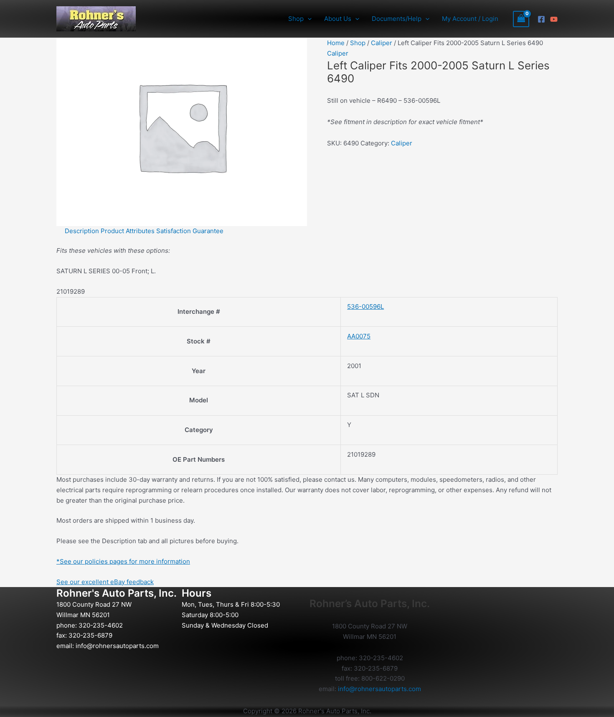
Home (336, 43)
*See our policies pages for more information (123, 561)
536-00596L (365, 306)
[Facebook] (541, 19)
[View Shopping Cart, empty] (521, 19)
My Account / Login (470, 19)
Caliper (381, 43)
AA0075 (358, 336)
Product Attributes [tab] (128, 231)
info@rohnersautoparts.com (117, 646)
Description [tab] (82, 231)
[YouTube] (554, 19)
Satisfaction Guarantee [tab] (189, 231)
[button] (308, 18)
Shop (357, 43)
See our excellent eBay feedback (105, 582)
